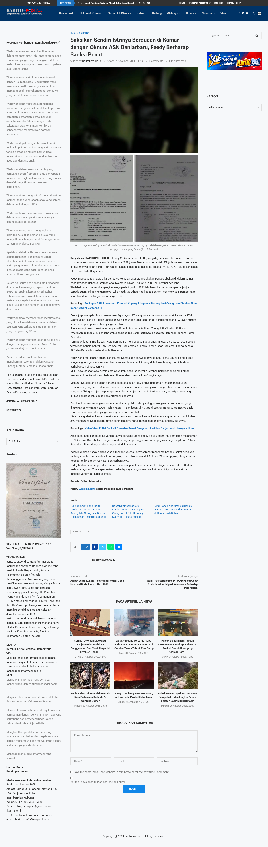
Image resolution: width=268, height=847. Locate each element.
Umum (190, 13)
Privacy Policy (234, 3)
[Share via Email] (118, 547)
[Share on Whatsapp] (110, 547)
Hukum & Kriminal (91, 13)
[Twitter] (144, 3)
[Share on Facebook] (95, 547)
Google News (87, 488)
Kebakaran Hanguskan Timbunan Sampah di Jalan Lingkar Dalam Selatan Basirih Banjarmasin (177, 697)
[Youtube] (148, 3)
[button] (78, 3)
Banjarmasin (66, 13)
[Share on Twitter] (102, 547)
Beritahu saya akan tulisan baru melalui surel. (97, 782)
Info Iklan (218, 3)
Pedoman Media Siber (199, 3)
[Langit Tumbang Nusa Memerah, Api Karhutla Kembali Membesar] (134, 675)
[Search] (253, 13)
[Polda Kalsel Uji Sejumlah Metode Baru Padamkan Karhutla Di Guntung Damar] (90, 675)
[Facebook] (139, 3)
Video (223, 13)
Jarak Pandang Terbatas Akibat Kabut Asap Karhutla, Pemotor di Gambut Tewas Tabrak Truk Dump (134, 644)
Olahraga (172, 13)
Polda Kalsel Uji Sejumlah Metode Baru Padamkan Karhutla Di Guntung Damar (90, 697)
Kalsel (140, 13)
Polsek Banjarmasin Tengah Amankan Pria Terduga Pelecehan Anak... (118, 3)
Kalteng (157, 13)
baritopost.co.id (91, 61)
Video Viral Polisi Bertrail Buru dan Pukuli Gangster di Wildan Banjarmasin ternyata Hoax (139, 428)
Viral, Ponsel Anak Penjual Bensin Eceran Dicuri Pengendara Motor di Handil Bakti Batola (173, 509)
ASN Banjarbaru (81, 532)
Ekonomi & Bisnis (118, 13)
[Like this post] (86, 547)
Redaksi (181, 3)
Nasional (207, 13)
